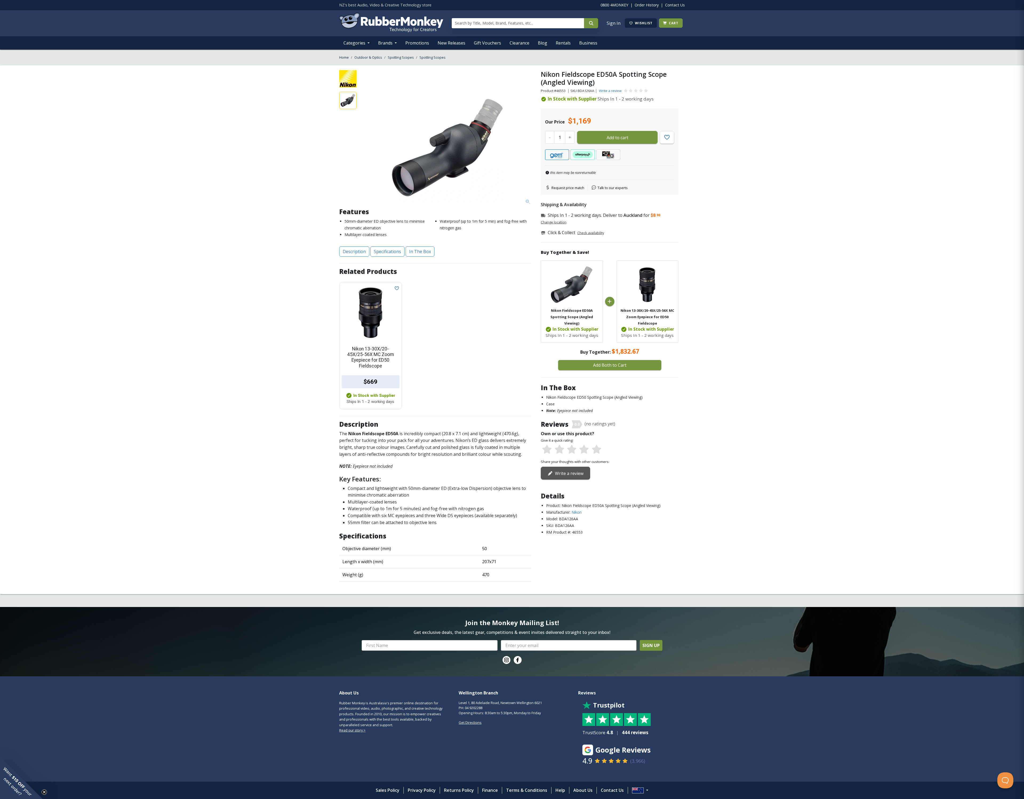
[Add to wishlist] (396, 288)
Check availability (590, 232)
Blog (542, 43)
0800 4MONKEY (614, 4)
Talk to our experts (613, 187)
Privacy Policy (422, 790)
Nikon (576, 512)
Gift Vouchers (487, 43)
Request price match (567, 187)
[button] (21, 777)
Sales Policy (387, 790)
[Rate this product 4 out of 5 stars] (584, 449)
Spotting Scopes (401, 57)
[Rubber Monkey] (391, 30)
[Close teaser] (44, 792)
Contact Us (675, 4)
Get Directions (470, 722)
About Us (583, 790)
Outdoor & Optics (368, 57)
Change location (553, 222)
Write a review (610, 90)
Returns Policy (459, 790)
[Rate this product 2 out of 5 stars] (559, 449)
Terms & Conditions (526, 790)
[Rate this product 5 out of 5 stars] (596, 449)
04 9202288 (473, 707)
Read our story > (352, 730)
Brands (386, 43)
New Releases (451, 43)
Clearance (519, 43)
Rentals (563, 43)
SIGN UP (651, 645)
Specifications (387, 251)
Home (344, 57)
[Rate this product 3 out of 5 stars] (572, 449)
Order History (647, 4)
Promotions (417, 43)
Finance (490, 790)
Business (588, 43)
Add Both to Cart (609, 365)
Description (354, 251)
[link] (506, 660)
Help (560, 790)
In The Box (420, 251)
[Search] (591, 23)
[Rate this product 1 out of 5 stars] (547, 449)
